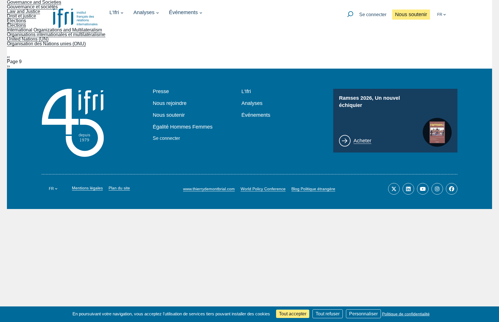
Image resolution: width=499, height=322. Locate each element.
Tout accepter (292, 313)
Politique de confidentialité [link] (406, 314)
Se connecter (372, 14)
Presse (161, 91)
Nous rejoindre (170, 103)
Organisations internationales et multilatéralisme (56, 34)
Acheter (362, 141)
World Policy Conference (263, 189)
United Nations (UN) (28, 39)
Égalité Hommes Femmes (183, 127)
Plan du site (119, 188)
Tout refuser (328, 313)
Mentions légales (87, 188)
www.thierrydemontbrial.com (209, 189)
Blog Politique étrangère (313, 189)
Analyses (143, 12)
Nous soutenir (411, 14)
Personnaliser (363, 313)
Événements (183, 12)
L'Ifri (114, 12)
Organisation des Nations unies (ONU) (46, 43)
